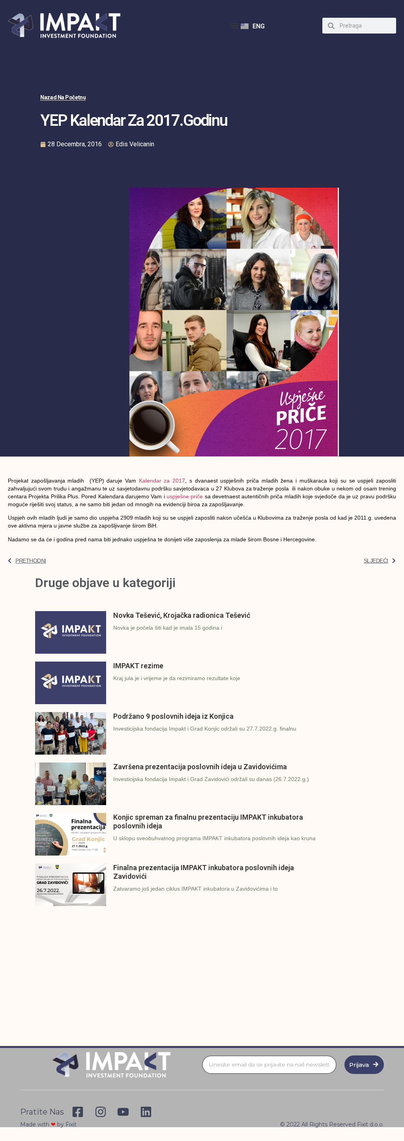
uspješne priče (184, 496)
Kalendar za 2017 (162, 480)
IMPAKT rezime (138, 666)
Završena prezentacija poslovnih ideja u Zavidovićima (200, 767)
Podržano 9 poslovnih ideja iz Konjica (173, 716)
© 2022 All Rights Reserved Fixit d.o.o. (332, 1124)
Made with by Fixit (48, 1124)
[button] (234, 25)
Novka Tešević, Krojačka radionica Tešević (181, 615)
